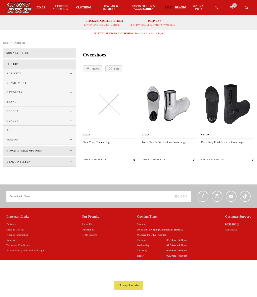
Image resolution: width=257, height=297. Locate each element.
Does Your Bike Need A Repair (129, 33)
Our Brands (88, 229)
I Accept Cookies (129, 285)
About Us (87, 224)
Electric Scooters (60, 7)
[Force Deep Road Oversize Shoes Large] (227, 104)
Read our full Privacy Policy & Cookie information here (128, 276)
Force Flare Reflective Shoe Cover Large (164, 142)
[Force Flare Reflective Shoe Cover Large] (168, 104)
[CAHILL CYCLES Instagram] (217, 196)
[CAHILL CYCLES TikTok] (245, 196)
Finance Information (17, 234)
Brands (181, 7)
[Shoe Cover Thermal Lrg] (109, 104)
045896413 (232, 224)
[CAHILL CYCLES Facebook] (203, 196)
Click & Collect (15, 229)
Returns (10, 240)
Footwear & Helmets (108, 7)
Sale (168, 7)
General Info (198, 7)
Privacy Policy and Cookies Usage (25, 250)
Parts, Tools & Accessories (143, 7)
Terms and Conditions (18, 245)
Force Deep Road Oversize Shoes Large (222, 142)
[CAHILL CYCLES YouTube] (231, 196)
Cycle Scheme (89, 234)
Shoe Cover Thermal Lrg (96, 142)
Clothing (83, 7)
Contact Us (231, 229)
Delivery (11, 224)
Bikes (41, 7)
